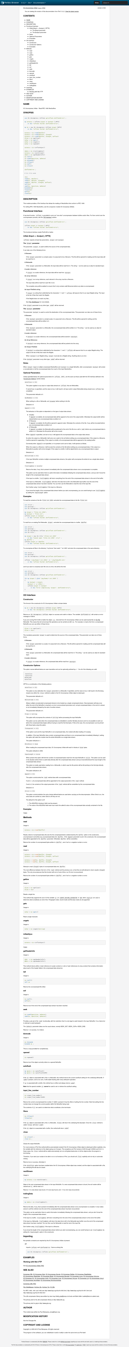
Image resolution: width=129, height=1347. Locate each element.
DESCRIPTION (31, 24)
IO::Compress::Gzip (39, 1274)
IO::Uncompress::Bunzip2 (62, 1276)
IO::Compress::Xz (28, 1278)
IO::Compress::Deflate (68, 1274)
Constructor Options (35, 45)
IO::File (98, 620)
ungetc (31, 59)
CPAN (43, 8)
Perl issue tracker (70, 1345)
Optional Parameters (35, 36)
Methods (29, 49)
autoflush (32, 75)
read (30, 51)
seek (30, 69)
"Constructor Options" (29, 379)
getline (31, 55)
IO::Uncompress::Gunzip (53, 1274)
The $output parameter (39, 32)
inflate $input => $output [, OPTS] (39, 28)
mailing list (78, 1345)
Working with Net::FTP (36, 92)
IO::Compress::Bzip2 (47, 1276)
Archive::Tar (45, 1287)
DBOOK (45, 1341)
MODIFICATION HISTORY (34, 98)
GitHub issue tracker (65, 1341)
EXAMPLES (30, 89)
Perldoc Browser (11, 2)
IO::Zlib (52, 1287)
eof (30, 67)
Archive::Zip (38, 1287)
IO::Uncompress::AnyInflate (31, 1280)
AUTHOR (29, 96)
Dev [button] (29, 3)
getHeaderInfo (33, 63)
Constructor (32, 43)
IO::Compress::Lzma (76, 1276)
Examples (32, 38)
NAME (28, 20)
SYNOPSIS (29, 22)
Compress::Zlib (27, 1274)
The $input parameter (38, 30)
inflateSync (32, 61)
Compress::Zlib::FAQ (29, 1284)
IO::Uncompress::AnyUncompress (51, 1280)
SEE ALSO (29, 94)
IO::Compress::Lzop (55, 1278)
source (39, 8)
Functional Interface (32, 26)
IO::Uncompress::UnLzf (97, 1278)
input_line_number (35, 77)
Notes (31, 34)
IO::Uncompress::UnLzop (69, 1278)
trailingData (32, 85)
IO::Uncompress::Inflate (30, 8)
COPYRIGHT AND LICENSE (35, 100)
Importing (29, 87)
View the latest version (72, 11)
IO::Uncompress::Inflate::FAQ (35, 1266)
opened (31, 73)
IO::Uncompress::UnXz (42, 1278)
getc (30, 57)
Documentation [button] (39, 3)
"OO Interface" (47, 217)
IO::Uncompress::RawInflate (31, 1276)
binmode (32, 71)
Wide (97, 3)
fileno (31, 79)
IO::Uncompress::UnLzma (91, 1276)
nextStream (32, 83)
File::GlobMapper (34, 302)
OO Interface (30, 40)
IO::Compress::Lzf (83, 1278)
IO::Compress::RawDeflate (83, 1274)
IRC (84, 1345)
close (30, 81)
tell (30, 65)
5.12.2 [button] (23, 3)
